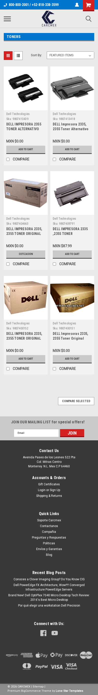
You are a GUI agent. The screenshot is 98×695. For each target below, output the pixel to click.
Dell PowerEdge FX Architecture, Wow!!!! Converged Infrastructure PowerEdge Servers (49, 587)
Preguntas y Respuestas (49, 537)
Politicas (49, 543)
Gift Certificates (49, 484)
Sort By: (36, 55)
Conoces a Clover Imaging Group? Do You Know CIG (49, 579)
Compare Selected (76, 401)
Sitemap (38, 686)
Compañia (49, 532)
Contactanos (49, 526)
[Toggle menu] (7, 18)
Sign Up (55, 490)
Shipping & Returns (49, 496)
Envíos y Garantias (49, 549)
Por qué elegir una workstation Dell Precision (49, 605)
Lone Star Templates (69, 691)
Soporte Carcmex (49, 520)
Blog (49, 555)
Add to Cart (26, 149)
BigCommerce (31, 691)
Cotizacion (26, 254)
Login (41, 490)
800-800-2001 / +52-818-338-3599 (34, 5)
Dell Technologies (18, 114)
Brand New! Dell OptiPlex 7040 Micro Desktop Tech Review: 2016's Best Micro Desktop (49, 598)
